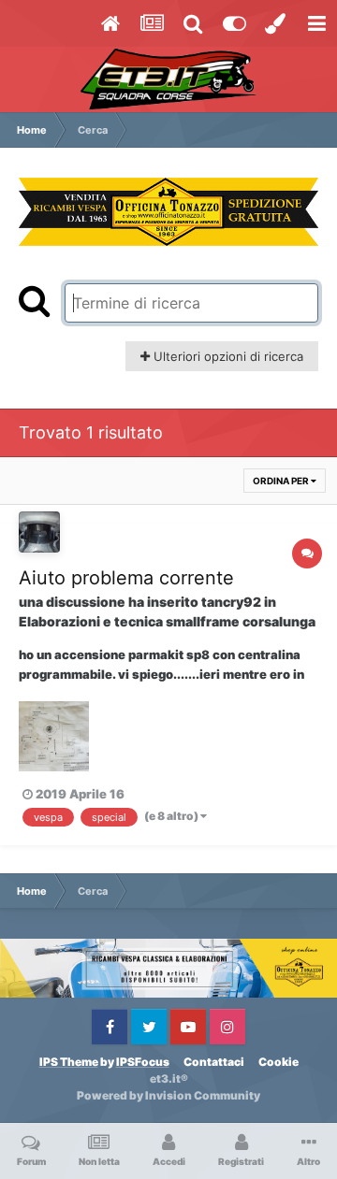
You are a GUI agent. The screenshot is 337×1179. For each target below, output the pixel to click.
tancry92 (231, 602)
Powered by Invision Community (168, 1095)
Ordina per (282, 480)
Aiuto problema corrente (126, 578)
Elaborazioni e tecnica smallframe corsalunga (167, 621)
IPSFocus (142, 1062)
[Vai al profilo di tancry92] (39, 532)
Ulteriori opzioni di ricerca (226, 356)
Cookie (278, 1062)
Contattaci (213, 1062)
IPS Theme (68, 1062)
